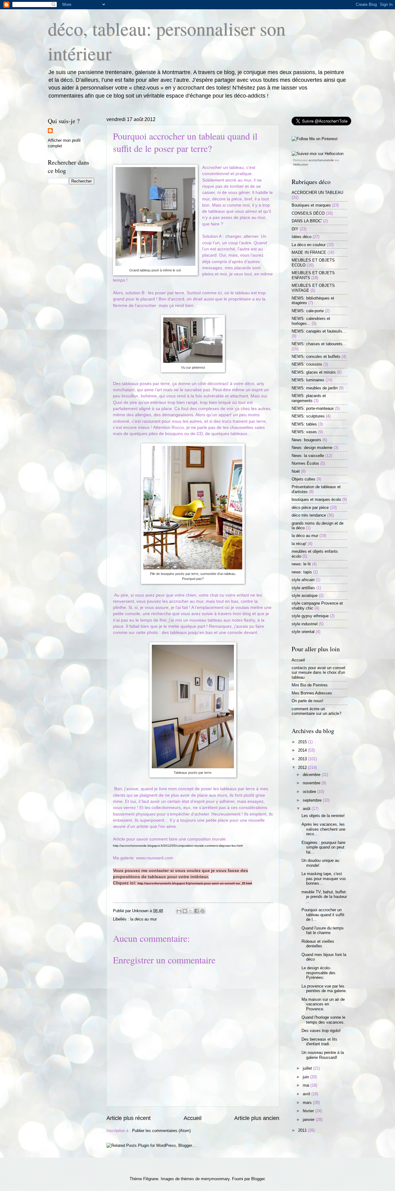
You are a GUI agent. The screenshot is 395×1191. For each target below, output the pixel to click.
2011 (303, 1130)
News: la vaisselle (308, 455)
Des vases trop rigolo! (321, 1030)
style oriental (303, 631)
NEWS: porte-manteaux (313, 408)
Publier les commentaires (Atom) (161, 1130)
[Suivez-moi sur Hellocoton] (317, 153)
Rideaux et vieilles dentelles (317, 943)
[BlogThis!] (185, 911)
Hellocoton (300, 164)
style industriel (305, 624)
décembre (312, 774)
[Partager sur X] (191, 911)
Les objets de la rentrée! (323, 815)
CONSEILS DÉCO (308, 213)
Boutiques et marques (311, 205)
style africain (303, 579)
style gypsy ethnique (310, 616)
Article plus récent (128, 1118)
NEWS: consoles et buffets (316, 356)
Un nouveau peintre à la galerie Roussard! (322, 1054)
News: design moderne (312, 447)
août (307, 808)
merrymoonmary (215, 1178)
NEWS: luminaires (308, 380)
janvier (309, 1119)
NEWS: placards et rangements (309, 398)
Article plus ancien (256, 1118)
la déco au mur (143, 919)
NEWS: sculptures (308, 416)
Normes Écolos (305, 463)
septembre (313, 800)
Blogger (257, 1178)
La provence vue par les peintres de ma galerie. (324, 988)
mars (308, 1102)
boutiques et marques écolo (316, 499)
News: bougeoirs (306, 440)
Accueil (193, 1118)
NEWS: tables (304, 424)
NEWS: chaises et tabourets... (319, 344)
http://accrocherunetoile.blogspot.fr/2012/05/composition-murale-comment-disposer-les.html (178, 845)
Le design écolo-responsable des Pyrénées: (318, 973)
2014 (303, 750)
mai (306, 1085)
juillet (308, 1068)
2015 (303, 742)
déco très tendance (309, 515)
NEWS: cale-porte (308, 310)
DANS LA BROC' (307, 221)
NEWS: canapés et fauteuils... (319, 331)
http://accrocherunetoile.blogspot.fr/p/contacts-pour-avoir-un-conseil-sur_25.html (195, 883)
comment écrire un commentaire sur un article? (316, 711)
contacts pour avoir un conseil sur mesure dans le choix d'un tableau (318, 672)
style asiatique (305, 595)
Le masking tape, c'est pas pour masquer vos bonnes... (323, 878)
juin (306, 1077)
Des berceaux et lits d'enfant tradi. (319, 1041)
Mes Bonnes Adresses (312, 693)
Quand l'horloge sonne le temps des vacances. (323, 1019)
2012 (303, 767)
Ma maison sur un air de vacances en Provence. (323, 1004)
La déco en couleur (309, 244)
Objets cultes (303, 479)
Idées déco (301, 236)
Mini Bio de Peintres (310, 685)
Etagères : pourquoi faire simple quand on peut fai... (323, 847)
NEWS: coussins (307, 364)
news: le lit (301, 564)
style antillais (303, 587)
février (309, 1111)
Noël (296, 471)
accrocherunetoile (321, 160)
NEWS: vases (304, 432)
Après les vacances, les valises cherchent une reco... (323, 829)
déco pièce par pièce (310, 507)
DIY (295, 229)
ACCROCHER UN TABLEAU (317, 192)
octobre (310, 791)
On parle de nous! (307, 700)
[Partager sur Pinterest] (202, 911)
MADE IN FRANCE (309, 252)
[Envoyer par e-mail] (179, 911)
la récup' (299, 543)
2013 (303, 759)
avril (307, 1094)
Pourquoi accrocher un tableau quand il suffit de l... (322, 915)
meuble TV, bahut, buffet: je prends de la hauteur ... (324, 897)
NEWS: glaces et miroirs (314, 372)
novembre (312, 783)
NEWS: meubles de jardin (315, 388)
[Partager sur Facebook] (196, 911)
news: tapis (302, 572)
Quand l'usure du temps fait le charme (322, 930)
